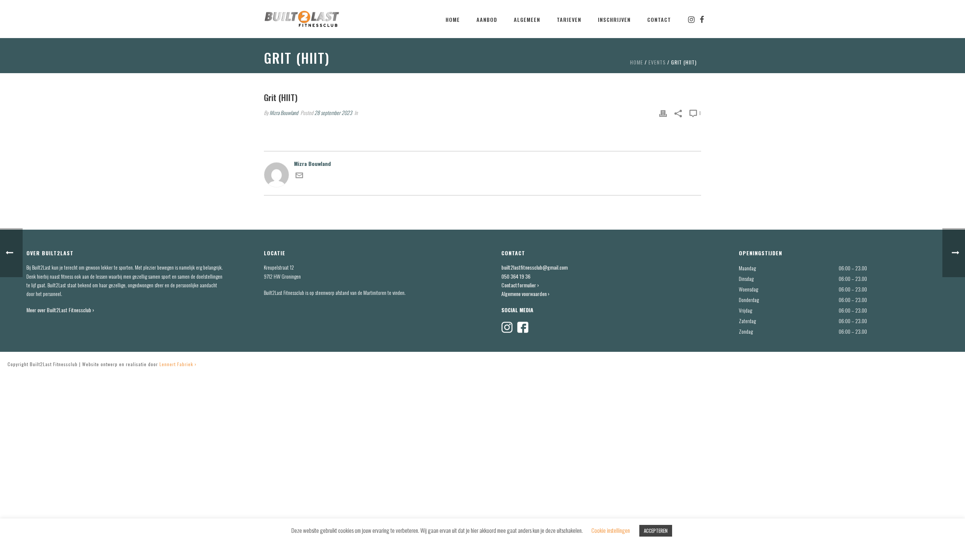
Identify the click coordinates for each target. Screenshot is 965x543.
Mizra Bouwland (284, 113)
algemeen (527, 19)
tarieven (569, 19)
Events (657, 62)
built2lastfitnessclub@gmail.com (534, 267)
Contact (659, 19)
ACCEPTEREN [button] (656, 530)
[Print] (663, 112)
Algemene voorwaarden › (525, 294)
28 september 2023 (333, 113)
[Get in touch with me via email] (299, 177)
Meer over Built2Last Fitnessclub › (60, 310)
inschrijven (614, 19)
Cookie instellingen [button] (610, 530)
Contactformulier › (520, 285)
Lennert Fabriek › (177, 364)
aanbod (486, 19)
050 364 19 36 (515, 276)
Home (453, 19)
